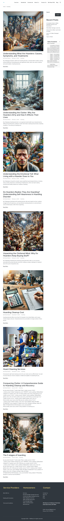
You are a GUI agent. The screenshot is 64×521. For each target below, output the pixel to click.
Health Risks (52, 64)
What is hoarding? (51, 43)
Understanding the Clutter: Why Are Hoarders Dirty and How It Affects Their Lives (21, 114)
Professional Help (50, 66)
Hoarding (22, 58)
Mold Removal (26, 504)
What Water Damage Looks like (53, 27)
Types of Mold (49, 36)
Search (48, 12)
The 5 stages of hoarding (14, 455)
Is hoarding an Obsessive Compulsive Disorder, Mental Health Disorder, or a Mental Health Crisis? (55, 45)
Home (4, 6)
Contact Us (45, 493)
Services (25, 493)
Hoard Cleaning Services (14, 369)
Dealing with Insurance (8, 498)
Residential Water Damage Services (31, 494)
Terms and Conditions (8, 503)
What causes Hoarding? (52, 60)
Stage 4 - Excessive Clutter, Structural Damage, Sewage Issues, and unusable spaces (55, 58)
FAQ (44, 496)
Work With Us (6, 493)
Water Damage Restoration (29, 499)
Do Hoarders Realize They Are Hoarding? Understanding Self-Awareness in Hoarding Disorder (22, 194)
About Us (45, 494)
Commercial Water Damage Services (31, 496)
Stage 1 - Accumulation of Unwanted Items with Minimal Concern (55, 54)
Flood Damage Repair (27, 501)
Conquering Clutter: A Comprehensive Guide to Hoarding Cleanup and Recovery (23, 384)
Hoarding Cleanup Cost (13, 312)
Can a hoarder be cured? (52, 65)
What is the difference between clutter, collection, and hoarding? (53, 48)
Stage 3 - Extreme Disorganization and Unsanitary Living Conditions (55, 56)
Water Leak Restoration (28, 502)
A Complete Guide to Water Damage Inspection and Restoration (52, 24)
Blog (44, 497)
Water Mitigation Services (28, 497)
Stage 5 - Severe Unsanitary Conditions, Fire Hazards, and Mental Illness (55, 59)
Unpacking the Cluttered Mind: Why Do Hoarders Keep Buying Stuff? (20, 254)
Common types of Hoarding (55, 46)
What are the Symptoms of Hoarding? (53, 49)
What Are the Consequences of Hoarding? (53, 62)
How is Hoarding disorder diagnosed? (53, 50)
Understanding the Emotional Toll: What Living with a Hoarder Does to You (21, 175)
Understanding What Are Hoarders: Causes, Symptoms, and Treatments (22, 54)
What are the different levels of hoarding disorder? (53, 52)
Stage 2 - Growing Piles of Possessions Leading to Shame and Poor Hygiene (55, 55)
